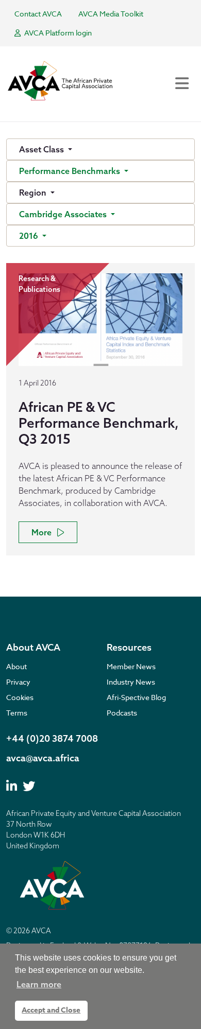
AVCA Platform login (57, 33)
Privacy (18, 682)
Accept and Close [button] (51, 1010)
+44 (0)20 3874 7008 (52, 738)
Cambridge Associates (64, 214)
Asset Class (42, 149)
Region (33, 192)
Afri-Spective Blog (136, 697)
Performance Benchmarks (70, 171)
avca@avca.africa (42, 758)
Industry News (131, 682)
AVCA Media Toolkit (110, 14)
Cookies (20, 697)
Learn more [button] (38, 984)
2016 (29, 236)
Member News (131, 666)
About (16, 666)
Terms (16, 713)
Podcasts (122, 713)
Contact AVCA (38, 14)
